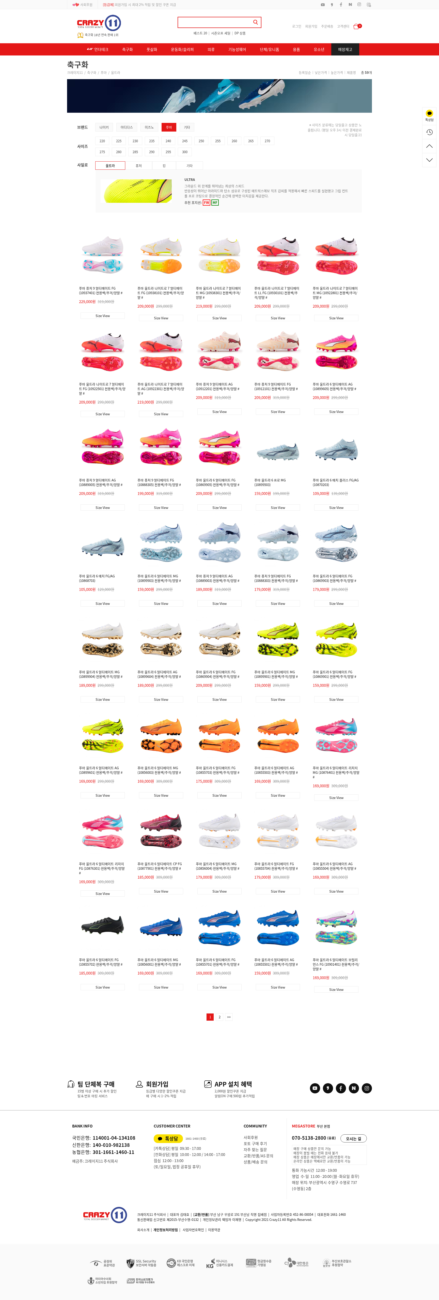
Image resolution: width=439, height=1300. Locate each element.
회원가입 (311, 26)
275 (102, 151)
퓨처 (139, 165)
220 (102, 140)
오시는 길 (353, 1138)
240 (168, 140)
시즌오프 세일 (220, 33)
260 (234, 140)
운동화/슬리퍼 (182, 49)
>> (229, 1017)
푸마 (104, 72)
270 (267, 140)
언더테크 (100, 49)
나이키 (104, 127)
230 (135, 140)
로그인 (296, 26)
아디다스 (127, 127)
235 (151, 140)
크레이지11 (75, 72)
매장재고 (345, 49)
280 (118, 151)
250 (201, 140)
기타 (187, 127)
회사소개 (143, 1229)
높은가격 (337, 72)
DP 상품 (240, 33)
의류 (211, 49)
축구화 (127, 49)
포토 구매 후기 (255, 1143)
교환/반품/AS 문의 (258, 1156)
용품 (296, 49)
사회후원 (86, 4)
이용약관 (214, 1229)
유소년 (319, 49)
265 (251, 140)
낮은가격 (321, 72)
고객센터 (343, 26)
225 (118, 140)
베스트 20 (200, 33)
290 (151, 151)
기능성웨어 (237, 49)
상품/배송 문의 (256, 1162)
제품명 (351, 72)
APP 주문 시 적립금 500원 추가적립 (133, 4)
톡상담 (171, 1138)
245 (184, 140)
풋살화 (152, 49)
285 (135, 151)
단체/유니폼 (269, 49)
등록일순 (305, 72)
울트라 (115, 72)
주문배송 (327, 26)
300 (184, 151)
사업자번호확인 (193, 1229)
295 (168, 151)
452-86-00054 (303, 1214)
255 (218, 140)
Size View (103, 315)
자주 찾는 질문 (255, 1149)
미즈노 (149, 127)
